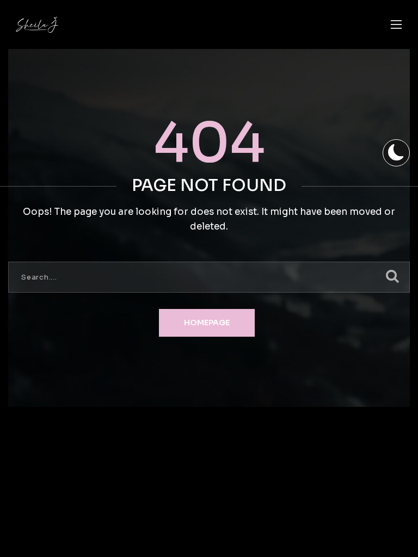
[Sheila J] (37, 24)
